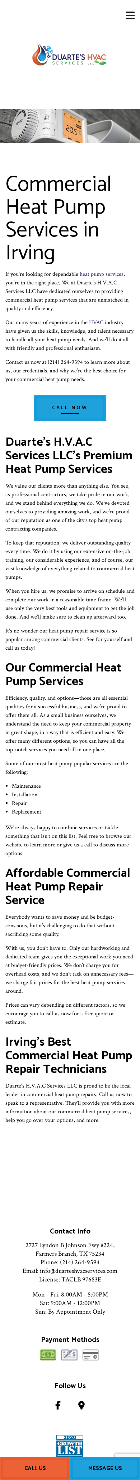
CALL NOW (70, 408)
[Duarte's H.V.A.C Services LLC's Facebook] (58, 1407)
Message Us (105, 1468)
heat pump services (101, 274)
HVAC (96, 322)
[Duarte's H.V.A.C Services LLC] (70, 54)
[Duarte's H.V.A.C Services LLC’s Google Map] (81, 1407)
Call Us (35, 1468)
